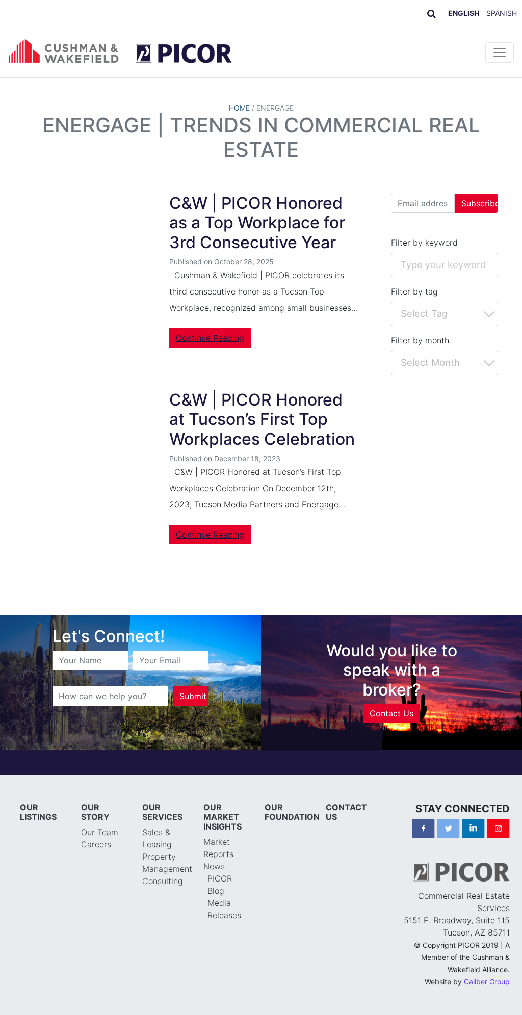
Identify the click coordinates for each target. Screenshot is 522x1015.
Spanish (501, 13)
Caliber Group (487, 981)
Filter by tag (414, 291)
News (214, 866)
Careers (96, 844)
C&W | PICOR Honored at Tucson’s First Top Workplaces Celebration (262, 419)
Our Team (99, 832)
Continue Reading (210, 338)
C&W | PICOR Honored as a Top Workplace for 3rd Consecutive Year (257, 222)
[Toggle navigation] (499, 52)
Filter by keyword (424, 242)
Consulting (162, 881)
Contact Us (391, 713)
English (463, 13)
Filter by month (420, 340)
